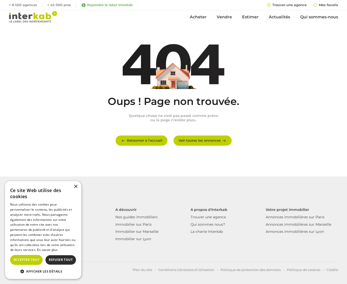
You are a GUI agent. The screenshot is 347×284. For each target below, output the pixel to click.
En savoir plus (47, 250)
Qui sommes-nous (319, 17)
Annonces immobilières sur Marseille (298, 224)
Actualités (279, 17)
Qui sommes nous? (208, 224)
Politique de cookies (303, 270)
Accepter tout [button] (26, 260)
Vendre (224, 17)
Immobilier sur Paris (133, 224)
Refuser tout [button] (61, 260)
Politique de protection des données (250, 270)
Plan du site (142, 270)
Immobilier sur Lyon (133, 239)
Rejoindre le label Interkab (110, 5)
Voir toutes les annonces (200, 140)
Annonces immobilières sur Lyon (295, 231)
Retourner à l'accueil (144, 140)
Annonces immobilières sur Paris (295, 217)
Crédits (332, 270)
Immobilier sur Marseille (137, 231)
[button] (43, 271)
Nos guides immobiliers (136, 217)
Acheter (198, 17)
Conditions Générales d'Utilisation (186, 270)
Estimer (250, 17)
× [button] (75, 186)
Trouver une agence (208, 217)
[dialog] (43, 230)
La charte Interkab (207, 231)
